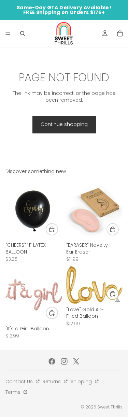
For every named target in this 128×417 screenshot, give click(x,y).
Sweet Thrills (110, 407)
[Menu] (8, 33)
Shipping (82, 381)
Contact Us (19, 381)
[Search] (22, 33)
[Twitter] (76, 361)
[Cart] (119, 33)
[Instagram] (64, 361)
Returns (52, 381)
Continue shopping (64, 124)
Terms (13, 392)
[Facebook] (52, 361)
